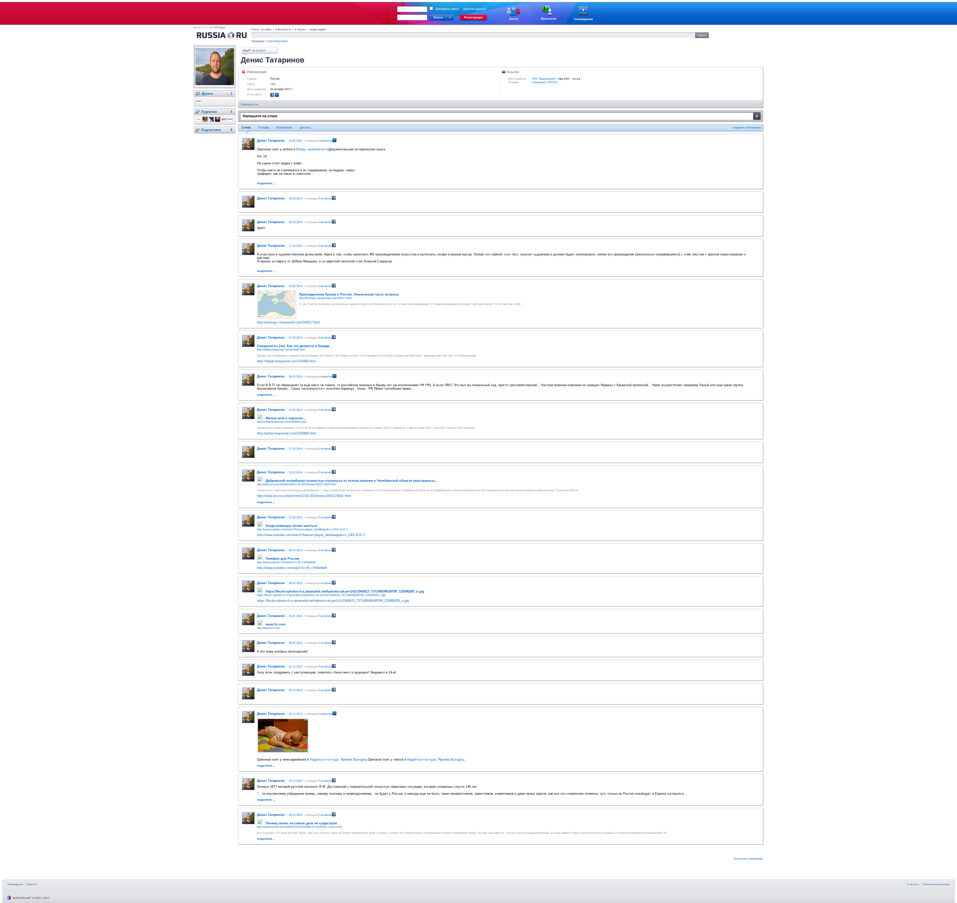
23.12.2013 (295, 713)
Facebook (325, 198)
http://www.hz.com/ (268, 627)
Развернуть (248, 104)
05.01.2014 (295, 642)
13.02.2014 (295, 472)
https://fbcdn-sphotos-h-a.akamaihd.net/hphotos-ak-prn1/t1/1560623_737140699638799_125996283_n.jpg (321, 595)
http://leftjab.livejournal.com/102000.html (281, 349)
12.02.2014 (295, 517)
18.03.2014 (258, 50)
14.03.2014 (295, 286)
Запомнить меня (447, 9)
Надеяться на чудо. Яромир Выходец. (339, 759)
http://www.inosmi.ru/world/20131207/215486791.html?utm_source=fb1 (299, 826)
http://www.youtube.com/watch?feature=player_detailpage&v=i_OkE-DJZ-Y (302, 529)
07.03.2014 (295, 337)
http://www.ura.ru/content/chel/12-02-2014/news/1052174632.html (296, 484)
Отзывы (263, 127)
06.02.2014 (295, 550)
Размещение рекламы (936, 884)
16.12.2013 (295, 780)
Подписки (209, 112)
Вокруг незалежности (312, 149)
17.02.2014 (295, 448)
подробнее (264, 183)
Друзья (207, 93)
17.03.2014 (295, 245)
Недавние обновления (747, 127)
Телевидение (15, 884)
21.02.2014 (295, 409)
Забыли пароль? (474, 9)
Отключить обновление (748, 858)
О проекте (913, 884)
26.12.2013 (295, 690)
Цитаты (305, 127)
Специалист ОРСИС (545, 82)
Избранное (284, 127)
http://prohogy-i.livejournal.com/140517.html (325, 298)
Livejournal (325, 140)
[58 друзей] (272, 95)
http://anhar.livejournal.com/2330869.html (281, 421)
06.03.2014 (295, 376)
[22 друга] (277, 95)
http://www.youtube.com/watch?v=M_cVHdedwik (286, 562)
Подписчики (211, 130)
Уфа (273, 83)
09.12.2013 (295, 814)
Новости (32, 884)
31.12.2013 (295, 666)
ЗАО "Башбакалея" (544, 78)
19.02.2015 (295, 140)
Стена (246, 127)
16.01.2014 (295, 615)
